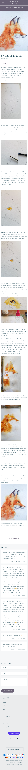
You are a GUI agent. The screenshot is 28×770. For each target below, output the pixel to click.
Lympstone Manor (7, 716)
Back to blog (15, 538)
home (4, 702)
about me (5, 712)
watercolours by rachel (13, 760)
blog (4, 709)
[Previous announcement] (2, 8)
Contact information (14, 766)
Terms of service (10, 764)
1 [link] (9, 656)
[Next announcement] (25, 8)
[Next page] (18, 656)
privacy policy (6, 726)
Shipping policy (19, 764)
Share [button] (4, 63)
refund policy (6, 723)
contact (5, 720)
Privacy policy (20, 762)
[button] (3, 2)
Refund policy (13, 762)
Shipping (5, 705)
